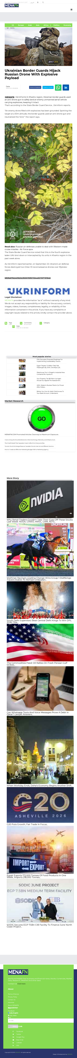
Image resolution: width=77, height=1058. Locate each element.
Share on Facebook (35, 87)
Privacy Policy (12, 997)
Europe (21, 25)
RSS (17, 1045)
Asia (37, 25)
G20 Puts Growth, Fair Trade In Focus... (27, 824)
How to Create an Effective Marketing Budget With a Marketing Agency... (27, 449)
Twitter (18, 1034)
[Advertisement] (39, 17)
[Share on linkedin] (66, 88)
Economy (67, 25)
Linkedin (19, 1043)
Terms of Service (13, 994)
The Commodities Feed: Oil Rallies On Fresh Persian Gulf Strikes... (37, 664)
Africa (45, 25)
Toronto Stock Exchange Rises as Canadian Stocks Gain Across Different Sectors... (29, 446)
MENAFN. (18, 1052)
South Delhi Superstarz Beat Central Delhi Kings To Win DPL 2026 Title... (39, 621)
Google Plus (20, 1037)
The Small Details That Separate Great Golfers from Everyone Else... (25, 443)
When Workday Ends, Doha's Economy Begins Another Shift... (40, 785)
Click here (21, 984)
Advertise (11, 1002)
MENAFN (9, 97)
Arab (30, 25)
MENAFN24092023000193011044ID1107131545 (28, 278)
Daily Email (19, 1040)
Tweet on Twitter (48, 87)
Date (8, 86)
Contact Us (11, 1000)
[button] (37, 2)
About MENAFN (13, 1005)
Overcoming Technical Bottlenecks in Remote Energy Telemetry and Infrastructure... (30, 440)
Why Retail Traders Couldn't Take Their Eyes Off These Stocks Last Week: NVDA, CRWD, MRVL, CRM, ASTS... (40, 520)
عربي (32, 2)
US (10, 25)
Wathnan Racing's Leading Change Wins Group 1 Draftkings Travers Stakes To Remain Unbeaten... (39, 579)
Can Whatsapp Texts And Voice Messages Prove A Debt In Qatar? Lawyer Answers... (38, 713)
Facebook (19, 1031)
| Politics (55, 25)
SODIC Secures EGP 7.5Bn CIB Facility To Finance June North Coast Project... (39, 926)
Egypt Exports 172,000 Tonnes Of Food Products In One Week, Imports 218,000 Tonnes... (36, 876)
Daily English (13, 1013)
